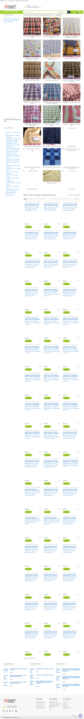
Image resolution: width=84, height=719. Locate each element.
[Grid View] (25, 199)
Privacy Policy (65, 705)
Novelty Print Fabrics (40, 705)
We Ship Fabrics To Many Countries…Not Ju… (12, 120)
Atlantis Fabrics (7, 717)
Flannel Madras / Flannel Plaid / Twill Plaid (32, 259)
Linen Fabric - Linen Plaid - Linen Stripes (51, 259)
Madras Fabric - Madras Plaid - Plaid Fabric (32, 202)
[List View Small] (31, 199)
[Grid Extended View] (27, 199)
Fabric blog (6, 118)
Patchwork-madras (40, 704)
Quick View (28, 227)
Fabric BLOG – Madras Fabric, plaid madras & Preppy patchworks (55, 705)
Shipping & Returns (67, 707)
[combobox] (39, 12)
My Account (65, 702)
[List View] (29, 199)
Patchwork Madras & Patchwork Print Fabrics (69, 231)
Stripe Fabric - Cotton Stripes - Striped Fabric (51, 345)
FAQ (50, 709)
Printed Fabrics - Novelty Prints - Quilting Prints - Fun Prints (51, 431)
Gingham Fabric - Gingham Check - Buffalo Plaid (32, 459)
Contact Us (65, 704)
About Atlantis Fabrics (53, 702)
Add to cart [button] (39, 224)
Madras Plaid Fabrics (40, 702)
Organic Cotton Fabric (40, 707)
